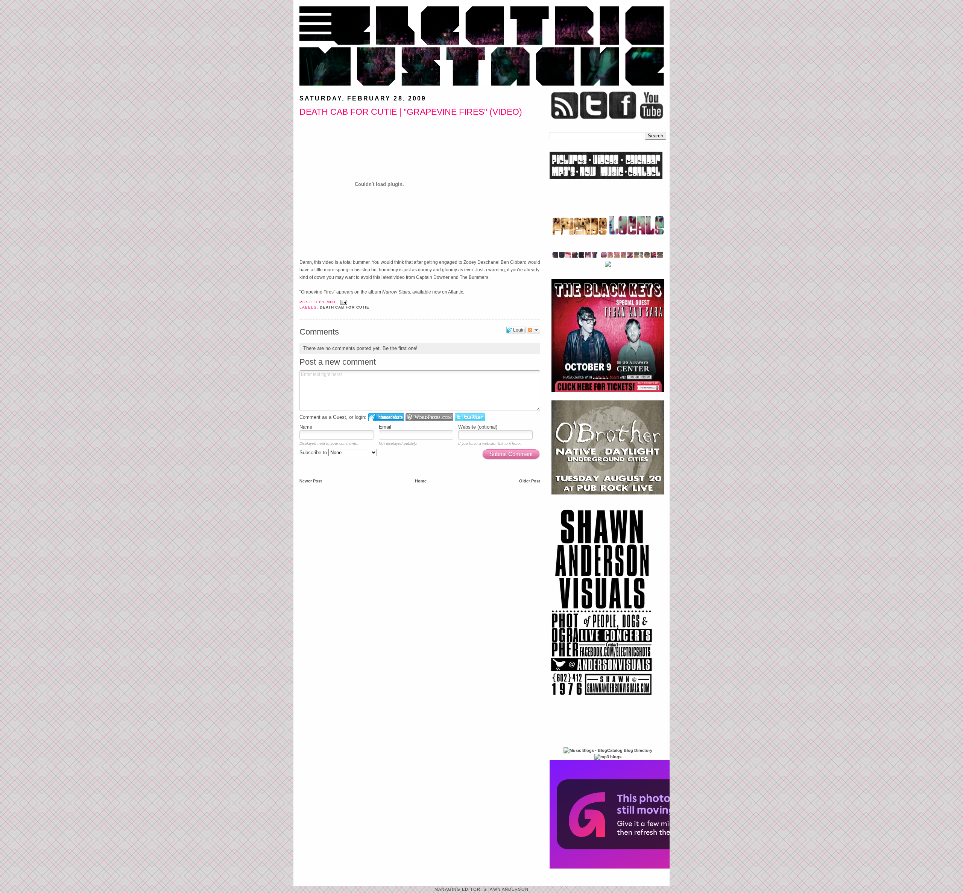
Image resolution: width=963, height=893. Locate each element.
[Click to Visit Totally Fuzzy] (631, 867)
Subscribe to (313, 452)
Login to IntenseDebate (386, 417)
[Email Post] (343, 302)
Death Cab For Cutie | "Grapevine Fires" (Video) (410, 112)
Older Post (529, 481)
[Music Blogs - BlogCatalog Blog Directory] (608, 750)
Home (421, 481)
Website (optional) (477, 427)
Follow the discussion (533, 330)
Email (385, 427)
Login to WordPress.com (429, 417)
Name (305, 427)
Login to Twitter (470, 417)
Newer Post (310, 481)
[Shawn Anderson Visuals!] (602, 697)
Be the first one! (400, 348)
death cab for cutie (344, 307)
